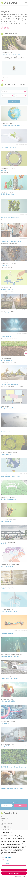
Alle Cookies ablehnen (14, 870)
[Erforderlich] (3, 858)
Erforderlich (8, 857)
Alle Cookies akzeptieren (14, 873)
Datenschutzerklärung (6, 853)
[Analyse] (3, 860)
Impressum (25, 876)
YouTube (7, 863)
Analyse (7, 860)
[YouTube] (3, 863)
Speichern (14, 866)
